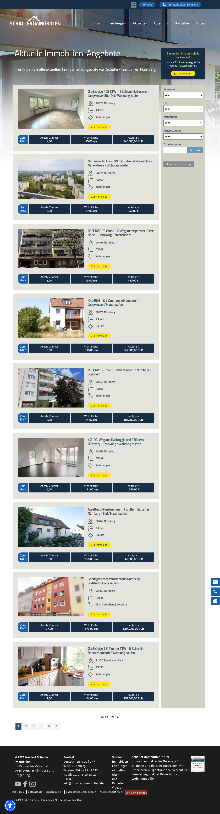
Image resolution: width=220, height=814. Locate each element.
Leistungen (117, 23)
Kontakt (147, 5)
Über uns (161, 23)
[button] (10, 806)
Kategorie (169, 89)
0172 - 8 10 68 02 (84, 775)
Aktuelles (140, 23)
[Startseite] (44, 20)
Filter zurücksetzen (178, 164)
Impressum (18, 792)
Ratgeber (182, 23)
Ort (165, 103)
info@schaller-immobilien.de (83, 783)
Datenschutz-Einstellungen (81, 792)
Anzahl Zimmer (172, 130)
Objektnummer (172, 144)
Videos (201, 23)
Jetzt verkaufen (183, 73)
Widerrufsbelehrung (111, 792)
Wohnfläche (170, 117)
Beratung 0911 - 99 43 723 (183, 5)
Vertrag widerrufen (136, 793)
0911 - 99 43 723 (86, 770)
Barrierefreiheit (54, 792)
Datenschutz (35, 792)
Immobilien (92, 23)
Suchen (195, 150)
